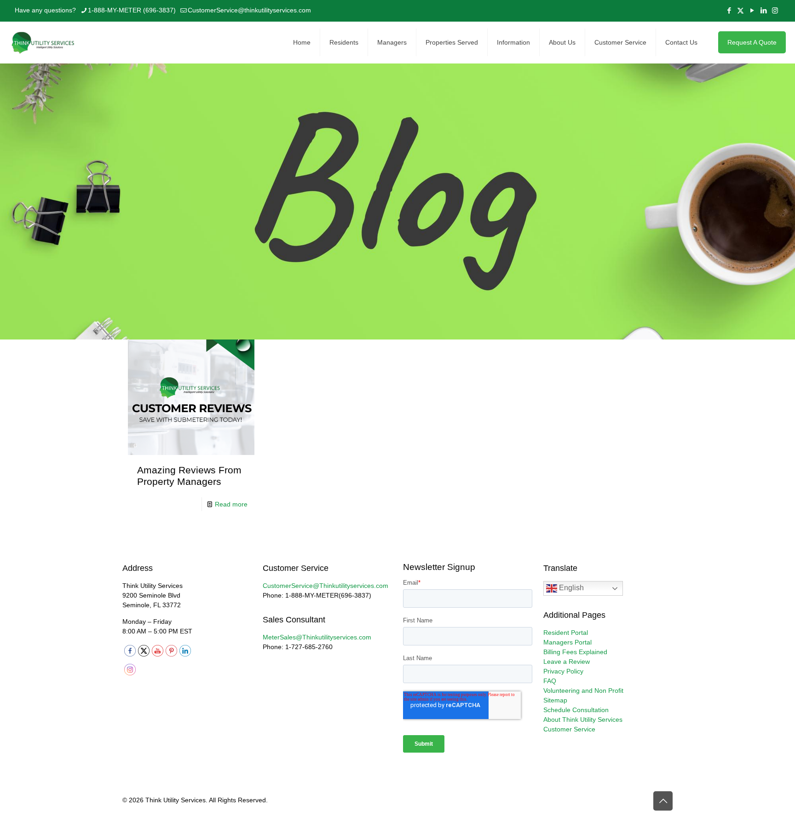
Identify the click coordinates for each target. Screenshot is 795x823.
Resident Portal (565, 632)
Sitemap (555, 700)
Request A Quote (752, 42)
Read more (231, 504)
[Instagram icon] (775, 10)
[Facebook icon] (729, 10)
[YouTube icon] (752, 10)
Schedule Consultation (576, 710)
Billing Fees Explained (575, 652)
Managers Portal (567, 642)
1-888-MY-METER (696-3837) (132, 10)
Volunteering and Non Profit (583, 690)
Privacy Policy (563, 671)
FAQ (549, 681)
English (570, 588)
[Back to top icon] (663, 801)
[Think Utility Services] (43, 42)
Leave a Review (566, 661)
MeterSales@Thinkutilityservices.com (317, 637)
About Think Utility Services (582, 719)
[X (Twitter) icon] (740, 10)
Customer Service (569, 729)
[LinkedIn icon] (763, 10)
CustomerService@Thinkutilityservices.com (325, 585)
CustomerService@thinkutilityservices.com (249, 10)
